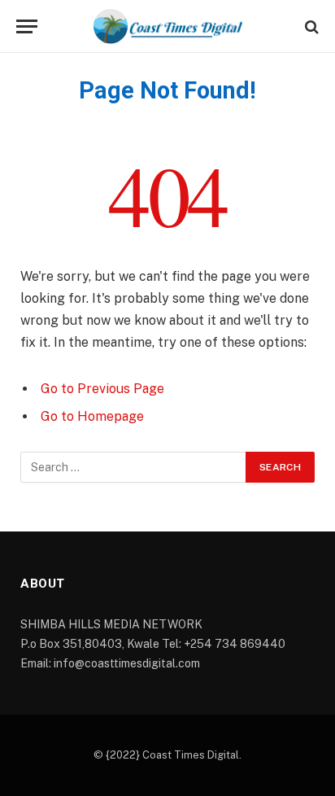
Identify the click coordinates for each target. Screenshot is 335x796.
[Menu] (26, 26)
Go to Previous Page (102, 388)
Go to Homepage (92, 416)
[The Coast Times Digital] (167, 26)
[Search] (310, 26)
